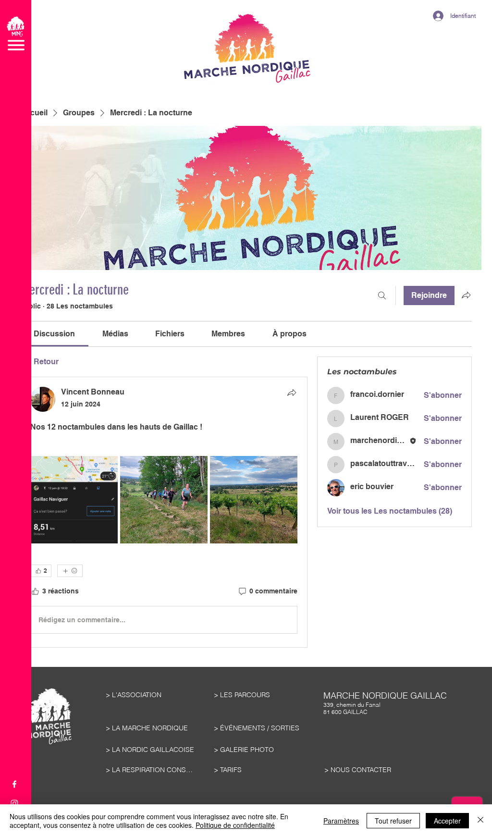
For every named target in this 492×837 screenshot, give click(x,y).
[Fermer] (480, 820)
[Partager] (291, 392)
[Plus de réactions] (70, 571)
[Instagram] (14, 803)
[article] (164, 512)
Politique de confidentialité (235, 825)
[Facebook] (14, 784)
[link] (54, 333)
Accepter (447, 820)
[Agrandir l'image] (74, 499)
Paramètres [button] (341, 820)
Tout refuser (393, 820)
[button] (16, 33)
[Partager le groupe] (466, 295)
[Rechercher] (382, 295)
